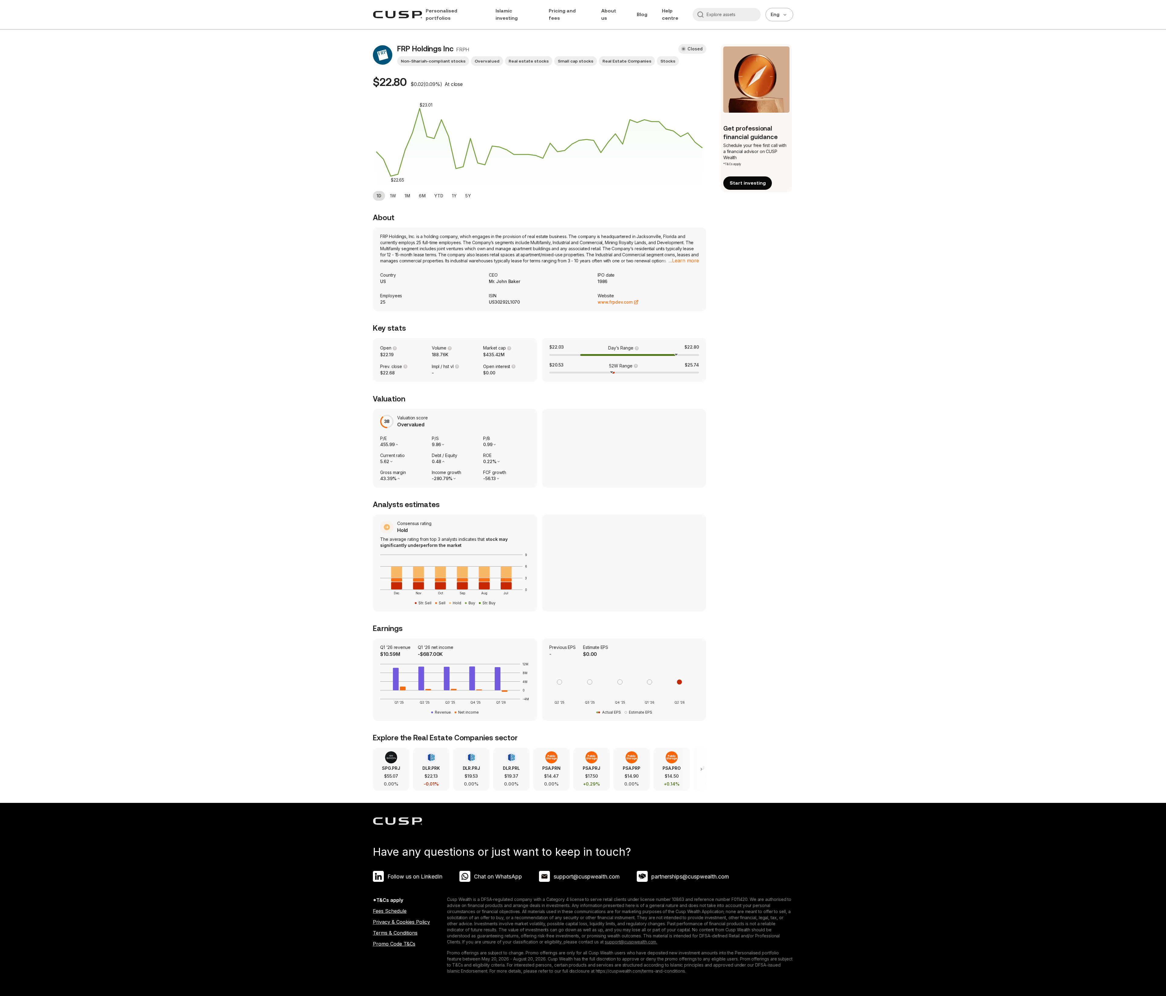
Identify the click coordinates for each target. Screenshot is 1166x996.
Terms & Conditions (395, 933)
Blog (642, 14)
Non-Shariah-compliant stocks (433, 61)
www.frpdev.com (615, 302)
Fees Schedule (390, 911)
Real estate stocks (529, 61)
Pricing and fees (562, 14)
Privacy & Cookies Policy (401, 922)
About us (608, 14)
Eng (775, 14)
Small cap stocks (575, 61)
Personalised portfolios (441, 14)
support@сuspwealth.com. (631, 941)
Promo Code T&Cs (394, 944)
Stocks (667, 61)
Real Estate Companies (626, 61)
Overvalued (487, 61)
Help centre (670, 14)
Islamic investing (507, 14)
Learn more (685, 261)
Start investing (748, 183)
